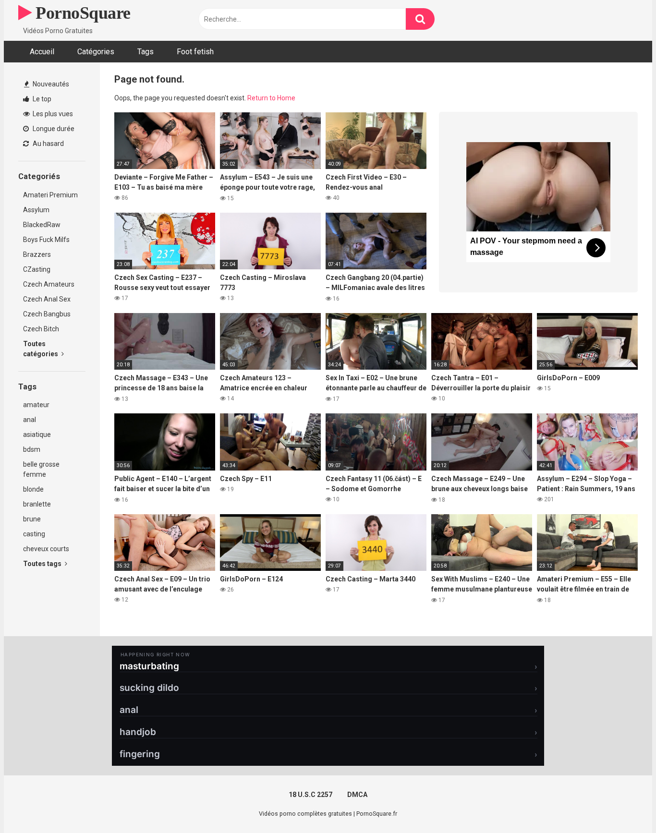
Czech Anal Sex (47, 299)
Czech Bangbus (47, 314)
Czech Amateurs (48, 284)
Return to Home (271, 98)
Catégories (95, 51)
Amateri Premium (50, 195)
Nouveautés (50, 84)
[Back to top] (624, 804)
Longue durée (52, 129)
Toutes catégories (41, 349)
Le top (41, 99)
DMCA (357, 794)
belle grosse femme (41, 469)
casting (34, 534)
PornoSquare (81, 13)
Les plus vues (52, 114)
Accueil (42, 51)
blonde (33, 489)
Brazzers (37, 254)
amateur (36, 405)
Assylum (36, 210)
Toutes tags (43, 563)
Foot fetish (195, 51)
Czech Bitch (41, 329)
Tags (145, 51)
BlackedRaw (42, 225)
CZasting (36, 269)
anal (29, 419)
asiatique (37, 434)
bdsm (31, 449)
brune (32, 519)
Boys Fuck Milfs (46, 239)
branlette (37, 504)
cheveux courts (46, 549)
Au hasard (47, 143)
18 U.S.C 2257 (310, 794)
